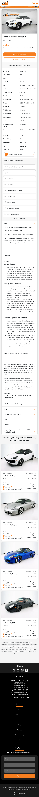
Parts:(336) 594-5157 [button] (21, 695)
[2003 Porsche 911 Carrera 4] (19, 604)
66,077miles (32, 527)
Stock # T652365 (7, 620)
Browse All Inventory (19, 54)
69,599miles (32, 478)
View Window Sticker (15, 154)
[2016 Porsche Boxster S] (19, 555)
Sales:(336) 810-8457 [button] (21, 690)
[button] (33, 3)
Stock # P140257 (7, 571)
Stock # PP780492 (8, 522)
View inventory (19, 710)
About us (19, 720)
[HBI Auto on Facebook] (13, 670)
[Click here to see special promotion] (19, 7)
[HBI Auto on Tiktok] (26, 670)
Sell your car (19, 715)
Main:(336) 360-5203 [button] (21, 687)
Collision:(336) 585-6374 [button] (21, 697)
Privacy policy (19, 735)
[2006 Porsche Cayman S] (19, 506)
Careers (19, 730)
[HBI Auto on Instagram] (22, 670)
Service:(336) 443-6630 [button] (20, 692)
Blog (19, 725)
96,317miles (32, 625)
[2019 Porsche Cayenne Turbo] (19, 457)
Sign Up (19, 776)
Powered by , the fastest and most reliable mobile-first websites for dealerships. (19, 788)
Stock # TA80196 (7, 473)
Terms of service (19, 740)
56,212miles (32, 576)
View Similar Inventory (19, 59)
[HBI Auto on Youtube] (17, 670)
